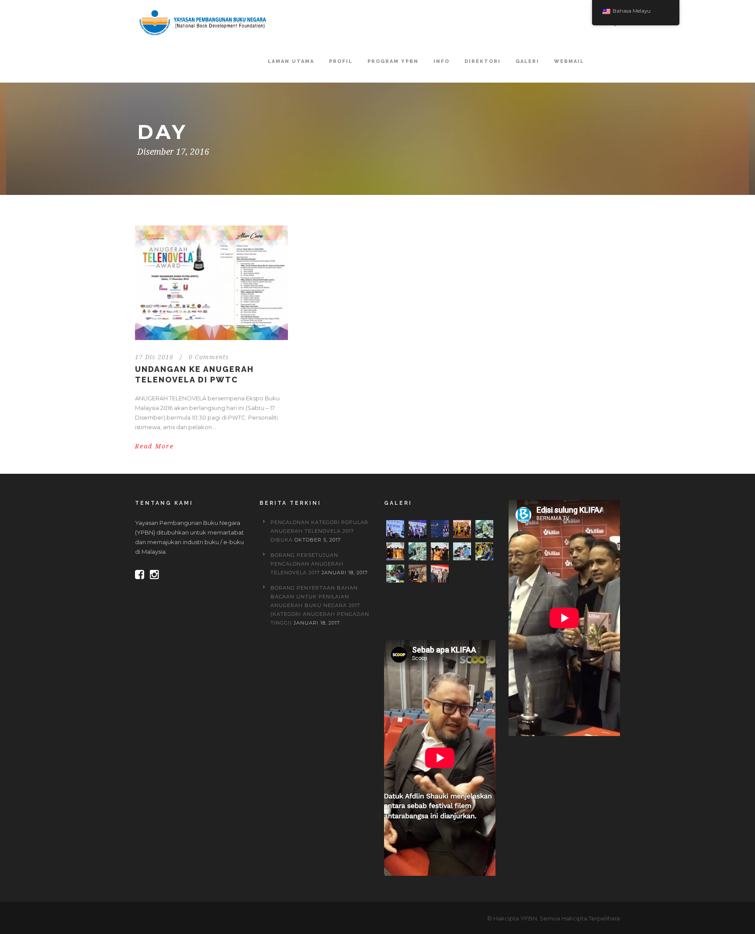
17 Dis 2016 (154, 357)
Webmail (569, 61)
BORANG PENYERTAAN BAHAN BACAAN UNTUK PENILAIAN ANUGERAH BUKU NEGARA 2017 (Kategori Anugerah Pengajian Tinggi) (319, 605)
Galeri (527, 61)
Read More (154, 446)
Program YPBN (393, 61)
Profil (341, 61)
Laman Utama (291, 61)
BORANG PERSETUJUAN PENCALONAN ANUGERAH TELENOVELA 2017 (306, 564)
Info (441, 61)
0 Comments (209, 357)
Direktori (482, 61)
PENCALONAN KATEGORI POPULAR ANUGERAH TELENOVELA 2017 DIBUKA (319, 531)
